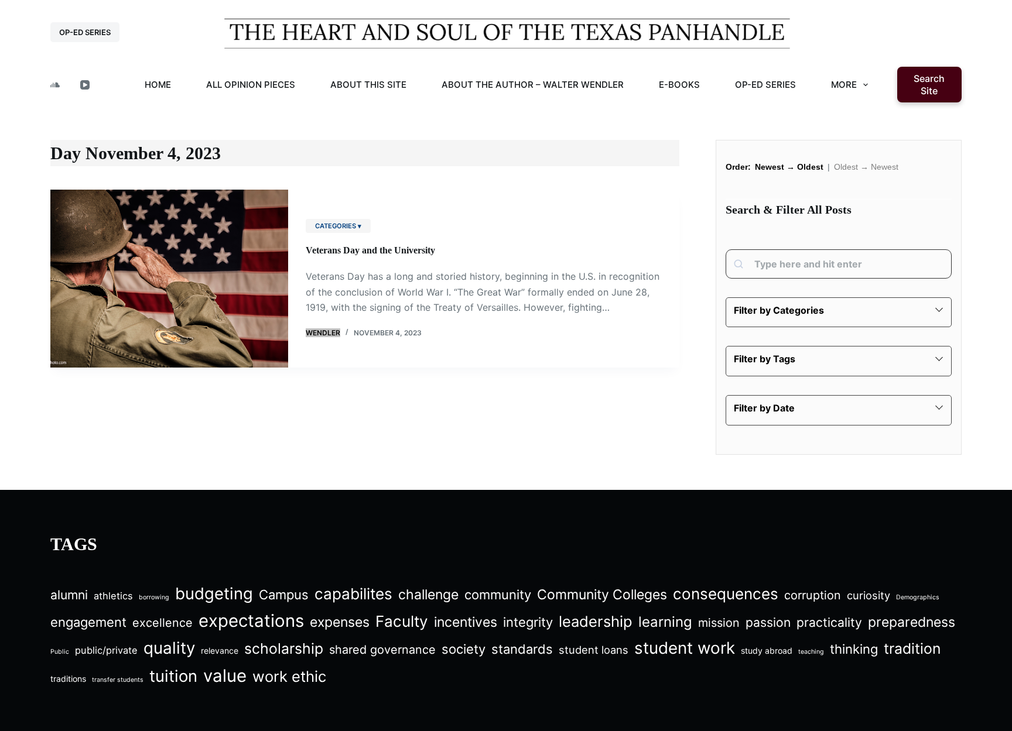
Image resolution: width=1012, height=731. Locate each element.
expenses (340, 622)
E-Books (679, 84)
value (225, 675)
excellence (162, 623)
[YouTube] (85, 85)
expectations (251, 620)
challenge (428, 594)
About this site (368, 84)
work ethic (289, 676)
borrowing (154, 597)
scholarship (283, 648)
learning (665, 621)
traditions (68, 679)
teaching (811, 652)
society (464, 649)
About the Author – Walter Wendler (533, 84)
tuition (173, 676)
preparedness (911, 622)
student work (684, 648)
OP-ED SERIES (85, 32)
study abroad (766, 651)
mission (719, 623)
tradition (912, 648)
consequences (725, 594)
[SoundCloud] (55, 85)
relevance (219, 651)
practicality (829, 622)
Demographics (917, 597)
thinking (854, 649)
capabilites (353, 594)
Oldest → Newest (866, 166)
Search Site (929, 85)
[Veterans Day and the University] (169, 279)
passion (768, 622)
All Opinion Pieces (250, 84)
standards (522, 649)
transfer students (117, 680)
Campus (284, 594)
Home (158, 84)
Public (59, 652)
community (497, 594)
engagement (88, 622)
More (844, 84)
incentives (465, 622)
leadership (595, 621)
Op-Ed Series (765, 84)
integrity (528, 622)
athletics (113, 596)
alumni (69, 595)
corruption (812, 595)
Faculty (401, 621)
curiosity (868, 595)
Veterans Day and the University (370, 250)
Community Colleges (602, 594)
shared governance (382, 650)
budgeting (214, 593)
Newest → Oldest (789, 166)
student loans (593, 649)
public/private (106, 650)
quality (169, 648)
